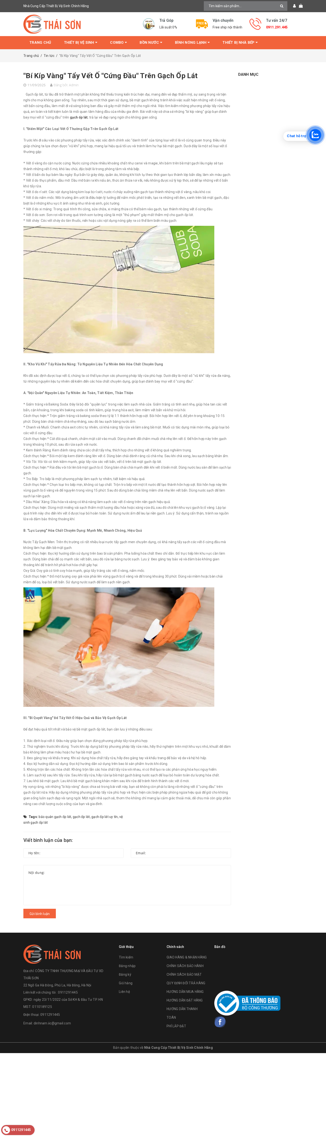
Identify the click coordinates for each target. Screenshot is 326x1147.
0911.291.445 (277, 27)
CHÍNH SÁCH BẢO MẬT (184, 974)
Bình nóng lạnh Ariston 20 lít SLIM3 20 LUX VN (61, 1136)
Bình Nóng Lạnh (191, 42)
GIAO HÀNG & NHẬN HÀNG (187, 957)
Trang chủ (40, 42)
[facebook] (220, 1022)
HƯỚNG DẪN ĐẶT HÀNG (185, 1000)
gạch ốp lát (79, 117)
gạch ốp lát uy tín (104, 817)
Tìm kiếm (126, 957)
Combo (117, 42)
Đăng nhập (127, 966)
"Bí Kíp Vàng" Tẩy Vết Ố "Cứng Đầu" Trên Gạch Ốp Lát (110, 75)
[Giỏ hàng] (299, 6)
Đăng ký (125, 974)
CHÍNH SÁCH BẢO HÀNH (185, 966)
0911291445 (50, 1015)
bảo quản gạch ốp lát (55, 817)
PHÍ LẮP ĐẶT (176, 1026)
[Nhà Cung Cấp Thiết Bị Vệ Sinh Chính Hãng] (79, 24)
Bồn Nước (150, 42)
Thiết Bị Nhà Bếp (238, 42)
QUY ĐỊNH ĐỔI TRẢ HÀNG (186, 983)
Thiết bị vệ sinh (79, 42)
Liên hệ (124, 992)
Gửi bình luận (40, 914)
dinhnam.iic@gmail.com (52, 1023)
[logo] (52, 953)
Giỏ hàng (125, 983)
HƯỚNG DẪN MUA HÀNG (185, 992)
